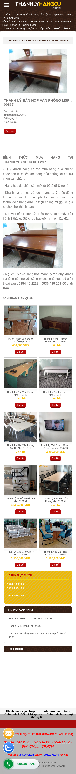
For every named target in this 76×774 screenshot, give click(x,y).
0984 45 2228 (25, 764)
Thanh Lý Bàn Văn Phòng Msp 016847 (20, 393)
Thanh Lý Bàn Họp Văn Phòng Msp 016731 (55, 500)
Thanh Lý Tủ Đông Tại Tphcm (25, 626)
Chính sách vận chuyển (22, 711)
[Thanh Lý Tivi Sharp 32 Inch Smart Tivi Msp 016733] (55, 440)
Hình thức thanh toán (56, 711)
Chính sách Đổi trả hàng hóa (23, 714)
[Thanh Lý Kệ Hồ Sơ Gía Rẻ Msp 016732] (20, 494)
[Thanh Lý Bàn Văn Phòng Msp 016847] (20, 387)
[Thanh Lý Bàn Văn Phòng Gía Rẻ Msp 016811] (20, 440)
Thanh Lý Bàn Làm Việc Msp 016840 (55, 393)
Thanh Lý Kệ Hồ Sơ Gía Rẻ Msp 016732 (20, 500)
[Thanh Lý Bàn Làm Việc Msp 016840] (55, 387)
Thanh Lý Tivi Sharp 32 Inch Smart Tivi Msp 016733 (55, 447)
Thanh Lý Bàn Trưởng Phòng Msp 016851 (55, 340)
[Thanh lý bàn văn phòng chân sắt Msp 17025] (20, 334)
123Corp (60, 765)
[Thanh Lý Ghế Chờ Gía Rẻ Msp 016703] (20, 547)
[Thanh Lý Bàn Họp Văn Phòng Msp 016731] (55, 494)
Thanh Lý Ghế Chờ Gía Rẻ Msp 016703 (20, 553)
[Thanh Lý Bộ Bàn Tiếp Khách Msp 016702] (55, 547)
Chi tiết (20, 352)
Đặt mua (9, 131)
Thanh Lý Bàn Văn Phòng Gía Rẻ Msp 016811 (20, 447)
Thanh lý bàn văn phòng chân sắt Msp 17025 (20, 340)
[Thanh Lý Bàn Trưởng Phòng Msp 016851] (55, 334)
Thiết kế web (48, 765)
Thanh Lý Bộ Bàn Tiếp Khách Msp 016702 (55, 553)
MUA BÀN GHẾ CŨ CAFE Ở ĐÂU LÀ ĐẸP (31, 618)
